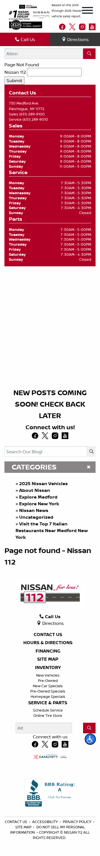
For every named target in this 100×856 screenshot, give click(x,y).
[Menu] (87, 11)
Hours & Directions (47, 642)
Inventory (48, 667)
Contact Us (48, 634)
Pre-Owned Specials (47, 691)
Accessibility (45, 821)
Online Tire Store (47, 715)
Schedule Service (48, 710)
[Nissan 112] (28, 6)
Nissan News (33, 510)
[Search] (89, 53)
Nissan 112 (15, 72)
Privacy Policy (77, 821)
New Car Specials (48, 685)
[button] (90, 739)
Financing (48, 651)
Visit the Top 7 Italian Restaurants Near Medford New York (52, 530)
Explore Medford (38, 497)
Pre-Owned (48, 680)
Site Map (47, 659)
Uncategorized (36, 517)
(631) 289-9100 (32, 114)
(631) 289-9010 (35, 119)
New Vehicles (47, 675)
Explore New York (39, 504)
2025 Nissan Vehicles (43, 483)
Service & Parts (47, 702)
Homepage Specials (48, 696)
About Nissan (34, 490)
